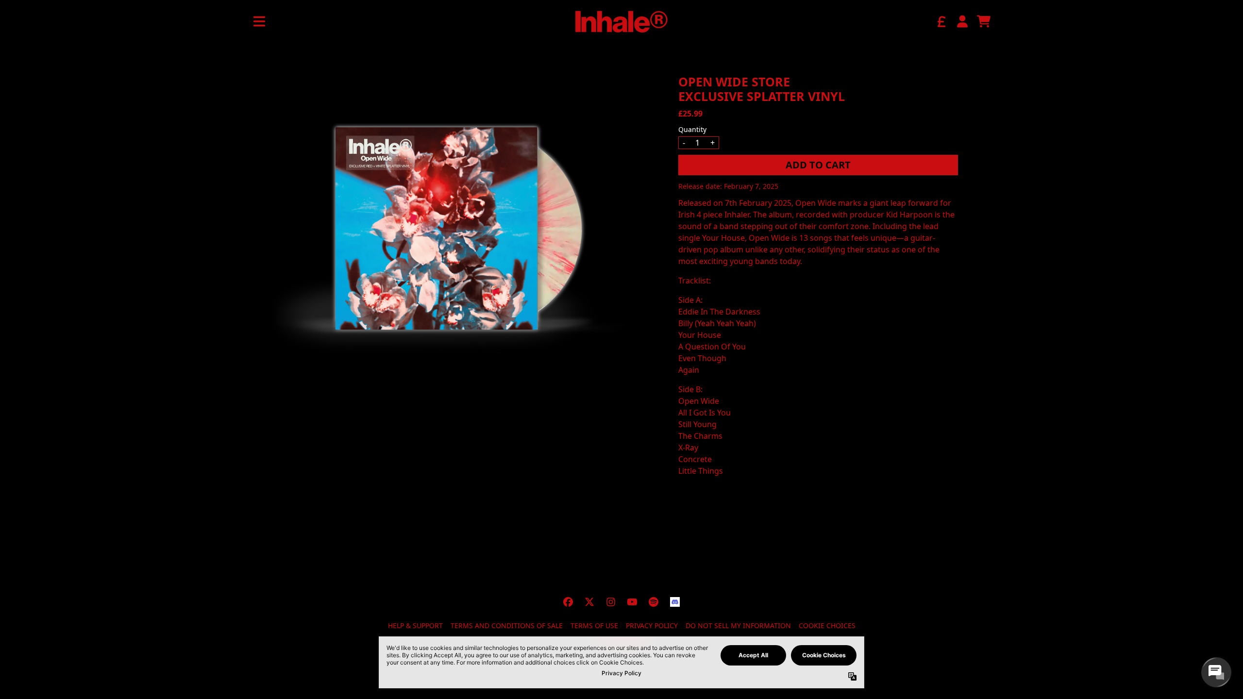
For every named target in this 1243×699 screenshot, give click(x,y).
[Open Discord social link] (675, 602)
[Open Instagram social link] (611, 602)
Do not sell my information (738, 625)
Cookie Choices (827, 625)
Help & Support (415, 625)
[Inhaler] (621, 21)
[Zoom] (454, 228)
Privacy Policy (652, 625)
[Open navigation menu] (259, 21)
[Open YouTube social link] (632, 602)
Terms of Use (594, 625)
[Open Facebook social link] (568, 602)
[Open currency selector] (941, 21)
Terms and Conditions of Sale (507, 625)
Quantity (692, 129)
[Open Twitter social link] (589, 602)
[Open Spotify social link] (653, 602)
